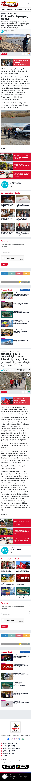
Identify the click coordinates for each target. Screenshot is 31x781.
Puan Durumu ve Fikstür (9, 750)
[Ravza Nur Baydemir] (5, 184)
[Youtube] (17, 739)
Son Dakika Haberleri (8, 753)
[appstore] (9, 767)
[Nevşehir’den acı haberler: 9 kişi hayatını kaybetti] (23, 590)
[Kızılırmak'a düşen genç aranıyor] (15, 43)
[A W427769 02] (15, 116)
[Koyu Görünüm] (24, 3)
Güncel (3, 9)
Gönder (4, 264)
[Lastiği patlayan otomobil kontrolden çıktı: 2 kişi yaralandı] (8, 199)
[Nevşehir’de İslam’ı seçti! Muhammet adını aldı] (8, 213)
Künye (3, 762)
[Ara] (26, 3)
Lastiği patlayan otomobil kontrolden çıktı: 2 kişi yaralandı (7, 205)
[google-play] (22, 767)
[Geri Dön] (4, 776)
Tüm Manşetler (7, 752)
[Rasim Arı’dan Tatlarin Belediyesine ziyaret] (8, 565)
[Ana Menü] (28, 3)
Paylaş (4, 53)
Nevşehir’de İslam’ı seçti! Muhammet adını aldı (7, 219)
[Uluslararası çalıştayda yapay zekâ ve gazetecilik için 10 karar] (23, 213)
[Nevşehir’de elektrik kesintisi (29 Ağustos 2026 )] (8, 578)
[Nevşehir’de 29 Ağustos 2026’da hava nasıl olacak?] (8, 590)
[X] (11, 739)
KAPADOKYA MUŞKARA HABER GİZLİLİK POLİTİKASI (15, 761)
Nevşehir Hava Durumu (9, 745)
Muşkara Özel (19, 9)
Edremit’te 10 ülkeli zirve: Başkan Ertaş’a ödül (7, 233)
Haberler (3, 13)
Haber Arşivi (6, 755)
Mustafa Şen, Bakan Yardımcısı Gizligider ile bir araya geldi (22, 234)
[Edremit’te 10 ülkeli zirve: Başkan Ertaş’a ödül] (8, 227)
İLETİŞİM (4, 759)
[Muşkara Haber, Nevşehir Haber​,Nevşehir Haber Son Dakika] (9, 3)
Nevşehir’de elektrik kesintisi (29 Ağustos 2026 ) (8, 583)
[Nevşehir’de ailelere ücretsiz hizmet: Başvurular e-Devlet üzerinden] (23, 199)
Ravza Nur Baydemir (15, 183)
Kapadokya (10, 9)
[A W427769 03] (15, 134)
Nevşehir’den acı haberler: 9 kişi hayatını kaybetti (22, 596)
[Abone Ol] (29, 54)
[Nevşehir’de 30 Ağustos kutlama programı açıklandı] (23, 565)
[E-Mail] (11, 187)
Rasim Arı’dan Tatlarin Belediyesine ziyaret (6, 571)
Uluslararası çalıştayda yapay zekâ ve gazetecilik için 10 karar (22, 219)
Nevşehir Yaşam (12, 13)
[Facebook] (8, 739)
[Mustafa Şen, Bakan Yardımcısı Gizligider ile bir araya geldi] (23, 227)
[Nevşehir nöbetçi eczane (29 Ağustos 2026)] (23, 578)
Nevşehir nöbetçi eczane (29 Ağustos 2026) (22, 583)
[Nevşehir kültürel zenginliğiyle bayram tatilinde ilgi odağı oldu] (15, 381)
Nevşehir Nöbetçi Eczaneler (10, 743)
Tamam (19, 779)
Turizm (27, 9)
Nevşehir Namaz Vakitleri (9, 747)
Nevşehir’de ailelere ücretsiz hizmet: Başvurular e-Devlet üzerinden (22, 205)
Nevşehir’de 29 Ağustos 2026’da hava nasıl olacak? (7, 596)
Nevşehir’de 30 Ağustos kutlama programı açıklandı (22, 571)
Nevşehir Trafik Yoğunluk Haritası (11, 748)
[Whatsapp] (22, 739)
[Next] (19, 739)
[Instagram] (14, 739)
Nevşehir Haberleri (13, 351)
